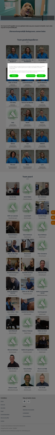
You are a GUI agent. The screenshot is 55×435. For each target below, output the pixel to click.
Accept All (41, 75)
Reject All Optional (31, 75)
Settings (14, 75)
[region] (27, 71)
